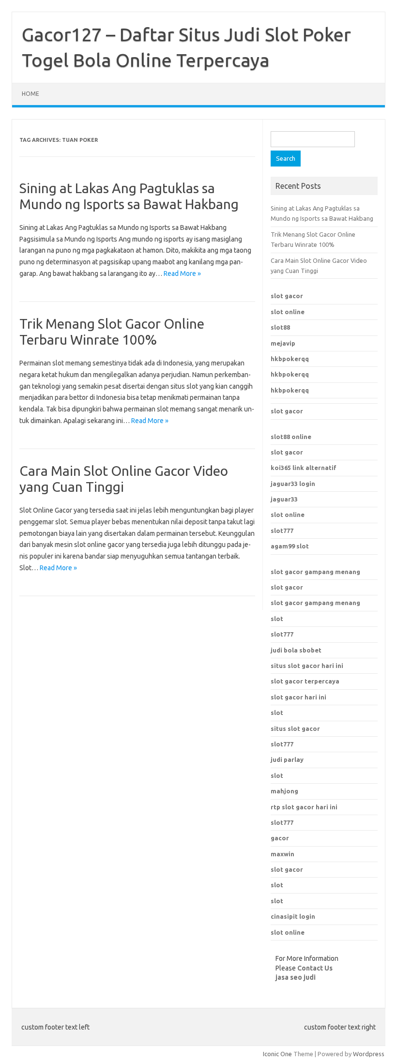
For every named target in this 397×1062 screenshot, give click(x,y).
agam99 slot (290, 546)
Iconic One (277, 1053)
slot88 (280, 327)
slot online (288, 311)
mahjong (284, 791)
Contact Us (315, 968)
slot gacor (287, 295)
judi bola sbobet (296, 650)
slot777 (282, 530)
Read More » (182, 273)
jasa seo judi (295, 977)
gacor (280, 837)
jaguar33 (284, 499)
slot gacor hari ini (298, 697)
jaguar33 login (293, 483)
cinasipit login (293, 916)
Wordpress (368, 1053)
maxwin (282, 853)
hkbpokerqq (290, 358)
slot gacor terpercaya (305, 681)
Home (30, 94)
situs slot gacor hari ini (307, 665)
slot (277, 618)
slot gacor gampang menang (315, 571)
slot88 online (291, 436)
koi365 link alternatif (303, 467)
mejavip (283, 343)
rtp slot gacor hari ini (304, 807)
